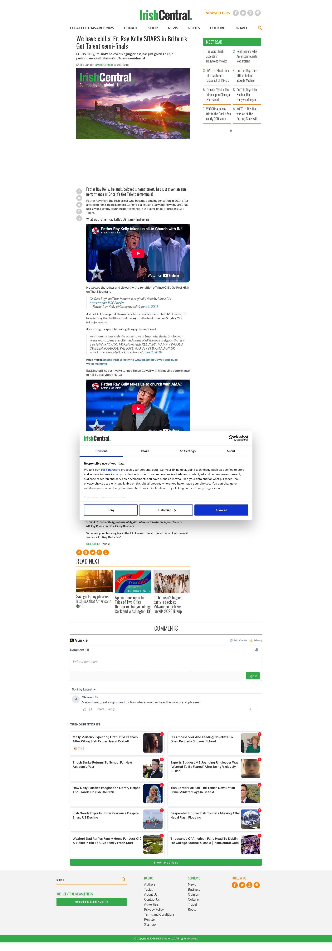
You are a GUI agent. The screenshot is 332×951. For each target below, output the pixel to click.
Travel (192, 904)
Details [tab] (144, 450)
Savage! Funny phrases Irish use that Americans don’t (93, 601)
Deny (110, 510)
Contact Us (152, 899)
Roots (192, 909)
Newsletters (218, 13)
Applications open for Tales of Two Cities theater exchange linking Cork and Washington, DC (133, 604)
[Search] (260, 28)
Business (194, 889)
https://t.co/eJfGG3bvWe (107, 303)
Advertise (151, 904)
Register (150, 919)
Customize (164, 510)
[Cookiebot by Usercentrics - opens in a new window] (231, 438)
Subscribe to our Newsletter (91, 902)
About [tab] (231, 450)
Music (105, 543)
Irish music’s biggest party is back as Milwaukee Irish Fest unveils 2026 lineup (168, 604)
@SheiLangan (104, 64)
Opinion (193, 894)
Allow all (221, 510)
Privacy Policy (154, 909)
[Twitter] (243, 13)
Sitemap (150, 924)
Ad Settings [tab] (188, 450)
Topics (148, 889)
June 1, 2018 (150, 307)
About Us (150, 894)
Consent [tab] (101, 450)
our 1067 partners (107, 469)
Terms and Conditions (159, 914)
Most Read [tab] (214, 42)
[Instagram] (250, 13)
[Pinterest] (258, 13)
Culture (193, 899)
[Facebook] (236, 13)
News (192, 884)
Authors (149, 884)
